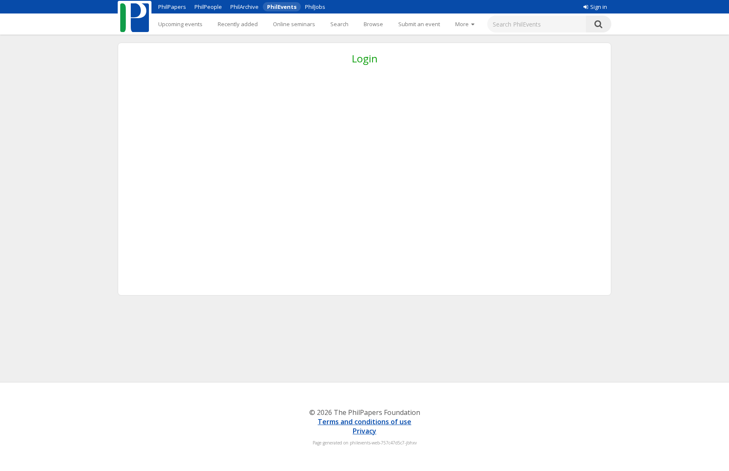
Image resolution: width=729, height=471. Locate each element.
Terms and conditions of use (364, 421)
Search (339, 24)
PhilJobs (315, 7)
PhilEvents (282, 7)
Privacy (364, 431)
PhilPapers (172, 7)
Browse (373, 24)
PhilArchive (244, 7)
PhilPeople (208, 7)
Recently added (238, 24)
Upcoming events (180, 24)
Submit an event (419, 24)
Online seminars (294, 24)
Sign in (598, 7)
